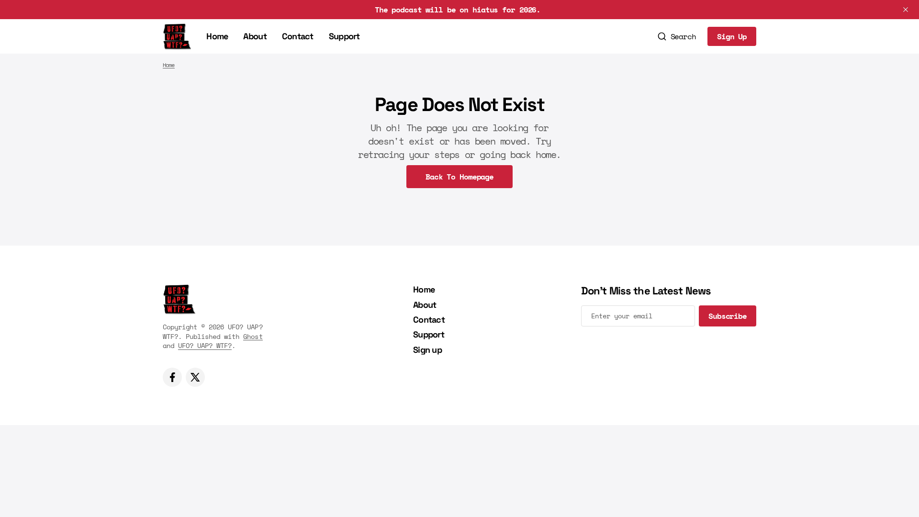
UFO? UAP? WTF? (205, 345)
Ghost (252, 336)
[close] (905, 9)
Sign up (427, 349)
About (254, 36)
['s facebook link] (172, 377)
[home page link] (177, 36)
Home (217, 36)
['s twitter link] (195, 377)
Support (344, 36)
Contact (298, 36)
